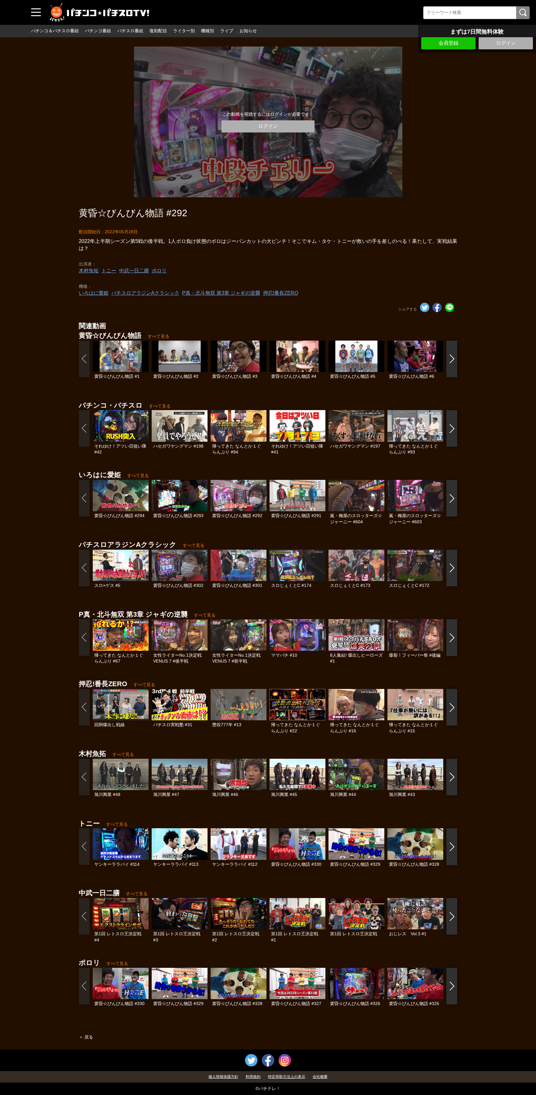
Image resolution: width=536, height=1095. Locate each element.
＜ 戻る (86, 1037)
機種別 (207, 30)
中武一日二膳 (134, 270)
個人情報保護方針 (223, 1077)
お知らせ (248, 30)
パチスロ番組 (130, 30)
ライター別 (184, 30)
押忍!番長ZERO (280, 293)
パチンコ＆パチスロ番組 (55, 30)
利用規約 (253, 1077)
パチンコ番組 (98, 30)
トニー (108, 270)
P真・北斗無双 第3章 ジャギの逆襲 (221, 293)
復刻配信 (158, 30)
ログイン (506, 43)
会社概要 (320, 1077)
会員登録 (448, 43)
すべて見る (158, 336)
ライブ (226, 30)
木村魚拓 (89, 270)
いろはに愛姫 (94, 293)
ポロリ (159, 270)
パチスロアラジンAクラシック (145, 293)
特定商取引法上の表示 (286, 1077)
